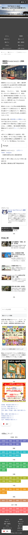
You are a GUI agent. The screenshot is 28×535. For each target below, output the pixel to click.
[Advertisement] (14, 26)
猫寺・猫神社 (7, 523)
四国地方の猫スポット (7, 418)
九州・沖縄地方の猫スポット (9, 419)
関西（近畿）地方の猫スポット (10, 414)
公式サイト (20, 150)
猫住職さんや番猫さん (17, 119)
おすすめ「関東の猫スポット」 (10, 406)
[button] (25, 309)
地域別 (20, 519)
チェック (16, 128)
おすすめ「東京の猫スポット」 (10, 408)
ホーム (7, 519)
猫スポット (16, 228)
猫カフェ (21, 523)
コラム (7, 526)
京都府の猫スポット (7, 228)
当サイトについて (7, 528)
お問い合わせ (20, 528)
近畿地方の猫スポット (7, 230)
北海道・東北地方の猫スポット (10, 405)
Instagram (9, 152)
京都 (16, 230)
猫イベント (20, 526)
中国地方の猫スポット (7, 416)
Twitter (3, 152)
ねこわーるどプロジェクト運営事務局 (17, 211)
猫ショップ (20, 521)
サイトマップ (20, 530)
